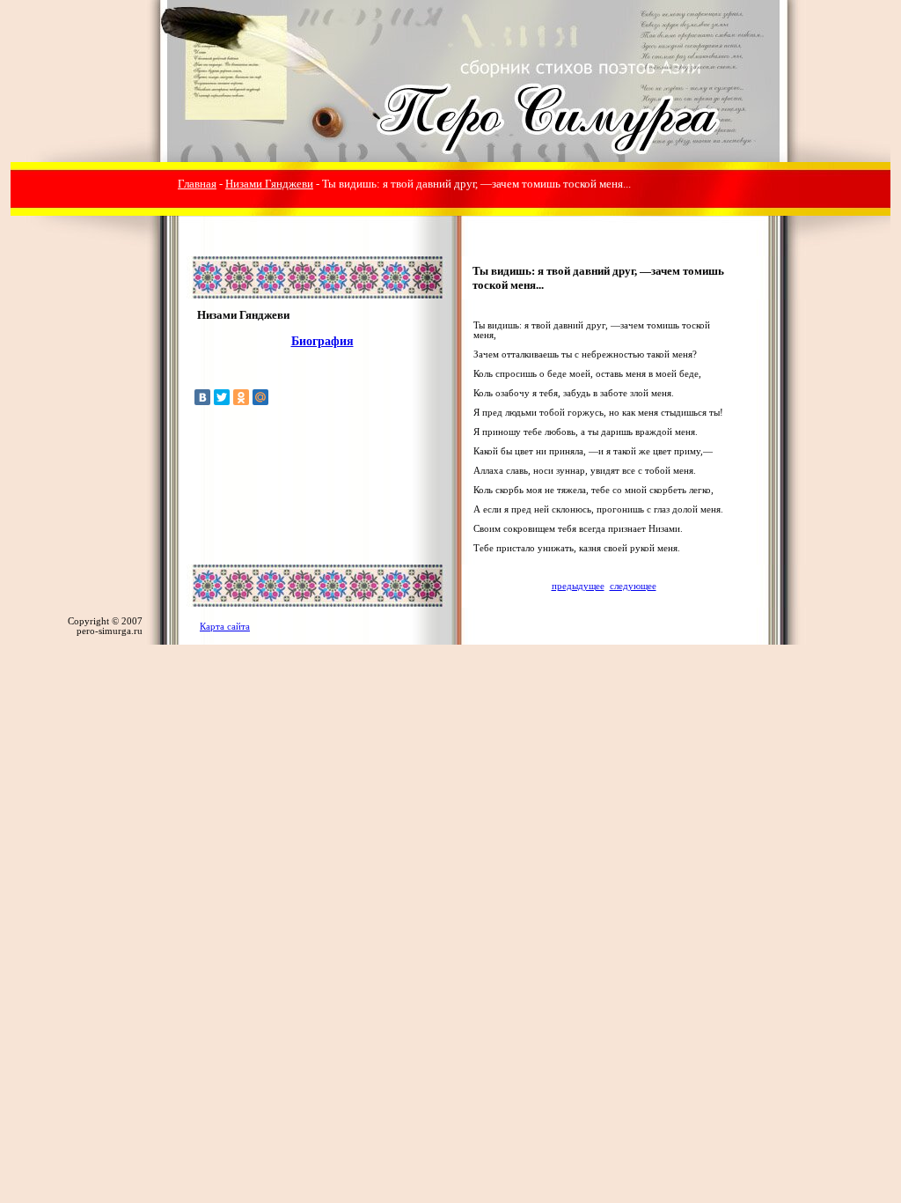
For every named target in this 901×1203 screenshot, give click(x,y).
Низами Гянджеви (269, 183)
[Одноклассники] (241, 397)
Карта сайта (225, 626)
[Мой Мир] (260, 397)
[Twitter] (222, 397)
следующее (633, 586)
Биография (322, 341)
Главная (197, 183)
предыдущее (578, 586)
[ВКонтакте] (202, 397)
